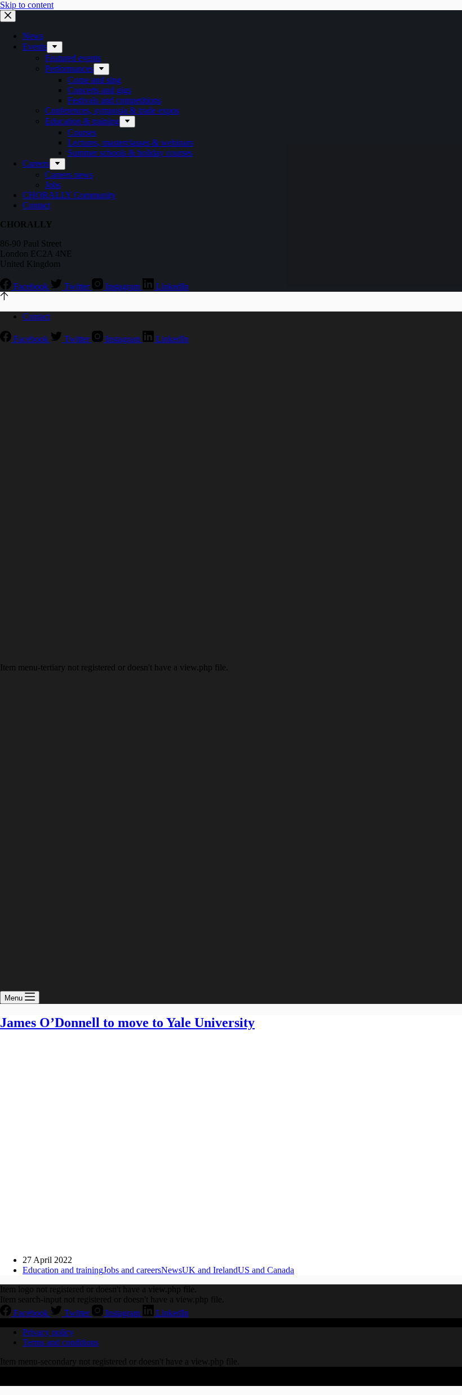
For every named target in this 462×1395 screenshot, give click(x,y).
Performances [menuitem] (69, 68)
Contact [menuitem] (36, 205)
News (171, 1270)
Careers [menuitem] (36, 163)
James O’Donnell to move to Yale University (127, 1022)
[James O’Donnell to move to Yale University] (216, 1240)
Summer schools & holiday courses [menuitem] (130, 152)
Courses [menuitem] (82, 132)
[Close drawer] (8, 16)
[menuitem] (55, 47)
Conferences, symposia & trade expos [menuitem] (112, 110)
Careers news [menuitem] (69, 174)
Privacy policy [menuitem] (48, 1332)
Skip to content (27, 5)
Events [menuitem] (35, 46)
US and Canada (266, 1270)
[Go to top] (4, 297)
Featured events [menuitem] (73, 58)
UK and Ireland (210, 1270)
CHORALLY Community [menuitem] (69, 195)
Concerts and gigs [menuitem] (99, 90)
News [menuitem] (33, 36)
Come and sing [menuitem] (94, 80)
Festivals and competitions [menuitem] (114, 100)
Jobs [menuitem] (53, 185)
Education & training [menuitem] (82, 121)
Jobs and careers (132, 1270)
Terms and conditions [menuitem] (61, 1342)
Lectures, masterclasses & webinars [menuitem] (130, 142)
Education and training (63, 1270)
